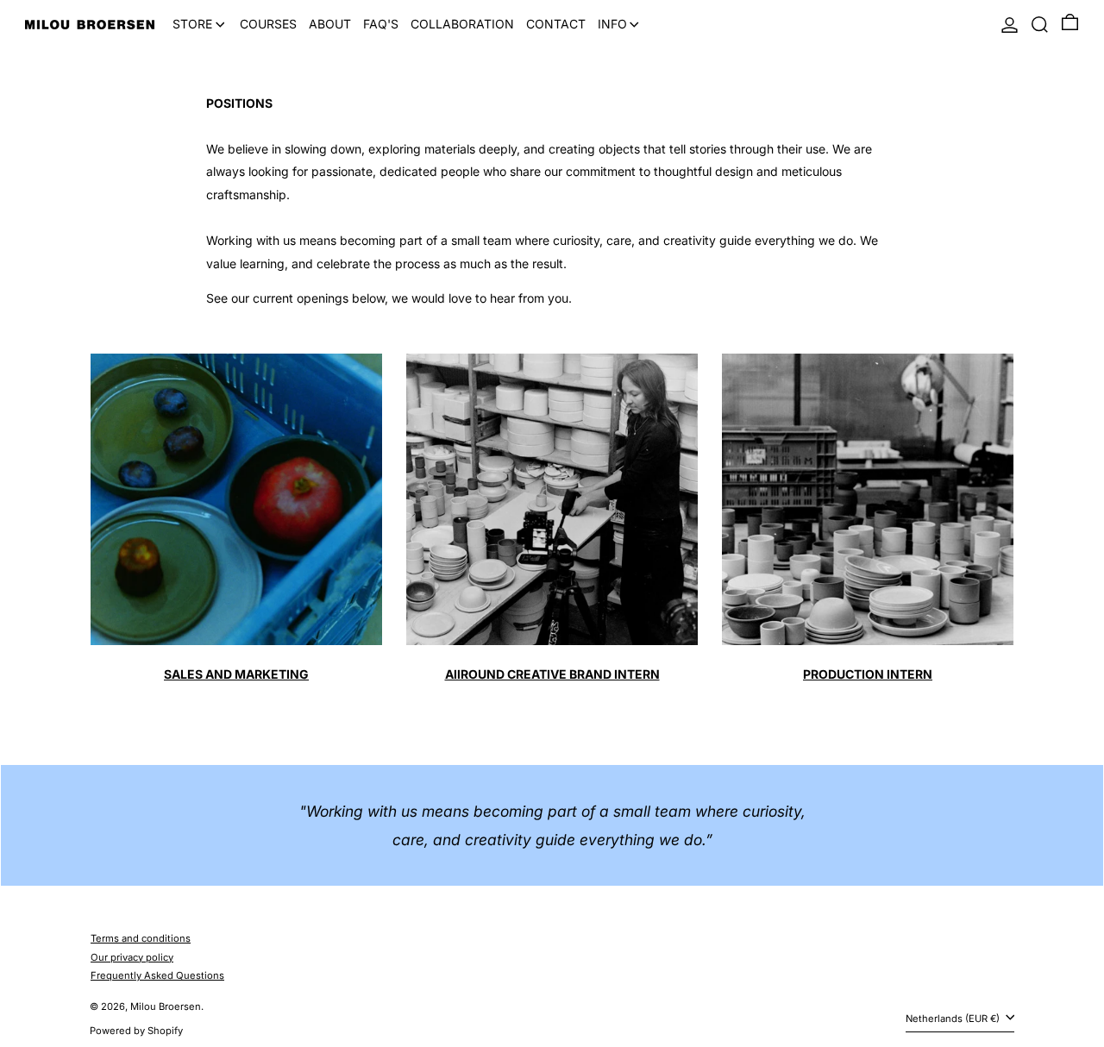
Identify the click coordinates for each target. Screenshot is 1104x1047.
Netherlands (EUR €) (954, 1019)
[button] (1040, 24)
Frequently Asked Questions (157, 975)
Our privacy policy (132, 957)
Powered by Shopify (136, 1031)
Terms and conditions (141, 938)
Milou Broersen (165, 1006)
